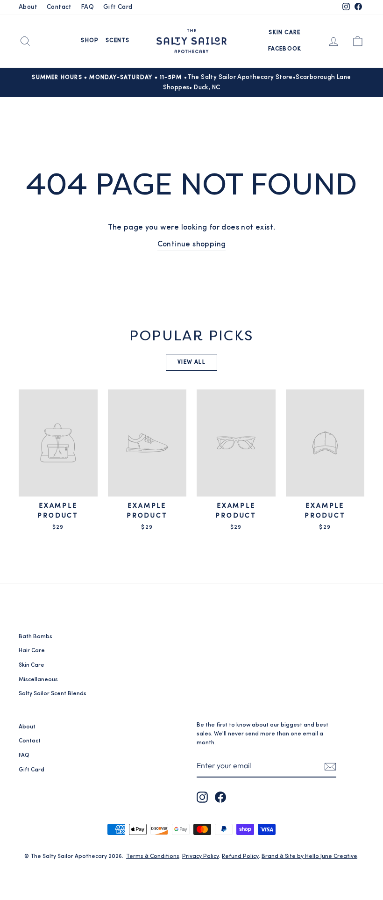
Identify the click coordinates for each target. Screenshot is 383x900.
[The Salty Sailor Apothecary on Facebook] (220, 797)
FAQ (87, 7)
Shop (90, 40)
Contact (59, 7)
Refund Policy (240, 856)
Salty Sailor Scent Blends (52, 694)
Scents (117, 40)
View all (191, 362)
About (28, 7)
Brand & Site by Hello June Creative (309, 856)
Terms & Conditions (152, 856)
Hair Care (32, 651)
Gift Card (118, 7)
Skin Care (284, 33)
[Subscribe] (330, 766)
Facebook (285, 49)
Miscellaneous (38, 680)
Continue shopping (191, 244)
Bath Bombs (35, 637)
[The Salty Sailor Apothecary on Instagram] (202, 797)
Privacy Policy (200, 856)
